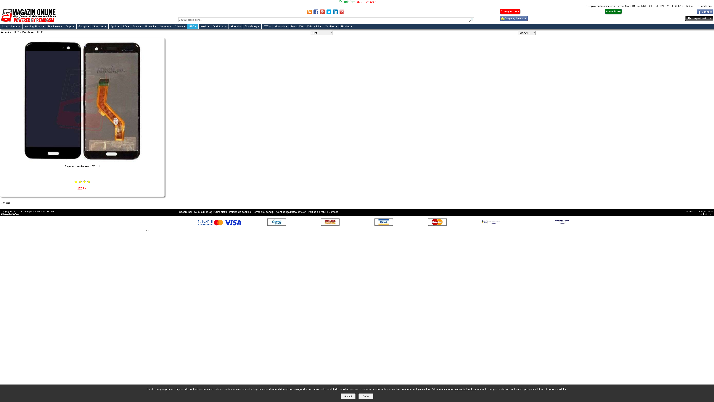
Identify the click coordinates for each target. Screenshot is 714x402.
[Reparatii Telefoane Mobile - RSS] (309, 13)
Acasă (5, 32)
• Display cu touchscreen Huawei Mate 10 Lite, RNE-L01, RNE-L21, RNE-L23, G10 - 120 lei (620, 5)
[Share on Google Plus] (322, 13)
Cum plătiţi (220, 211)
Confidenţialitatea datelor (291, 211)
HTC (15, 32)
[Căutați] (471, 21)
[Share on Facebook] (315, 13)
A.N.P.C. (148, 230)
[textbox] (323, 19)
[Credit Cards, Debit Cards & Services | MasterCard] (437, 224)
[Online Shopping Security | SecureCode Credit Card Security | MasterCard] (330, 224)
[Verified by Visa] (276, 224)
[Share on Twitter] (329, 13)
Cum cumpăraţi (203, 211)
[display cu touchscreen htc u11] (82, 160)
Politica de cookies (240, 211)
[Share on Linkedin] (335, 13)
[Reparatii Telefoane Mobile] (28, 21)
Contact (333, 211)
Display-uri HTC (32, 32)
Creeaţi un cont (510, 11)
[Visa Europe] (383, 224)
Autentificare (613, 11)
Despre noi (185, 211)
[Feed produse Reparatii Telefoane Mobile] (342, 13)
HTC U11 (5, 203)
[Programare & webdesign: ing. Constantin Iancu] (10, 215)
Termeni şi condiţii (263, 211)
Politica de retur (317, 211)
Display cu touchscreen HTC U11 (82, 166)
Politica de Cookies (465, 388)
